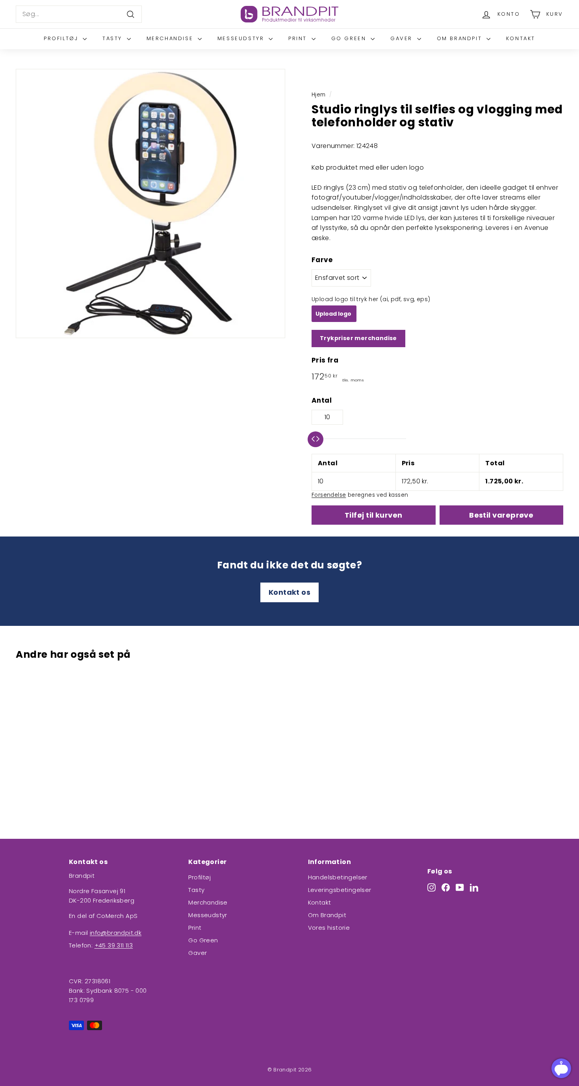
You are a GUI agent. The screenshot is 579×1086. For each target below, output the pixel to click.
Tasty (113, 38)
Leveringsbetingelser (339, 890)
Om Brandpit (460, 38)
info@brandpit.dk (115, 933)
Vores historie (329, 927)
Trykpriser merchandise (358, 338)
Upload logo (334, 314)
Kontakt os (289, 592)
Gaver (402, 38)
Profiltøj (62, 38)
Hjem (319, 94)
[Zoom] (150, 203)
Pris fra (325, 360)
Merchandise (171, 38)
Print (299, 38)
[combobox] (79, 14)
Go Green (350, 38)
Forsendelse (329, 495)
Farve (322, 260)
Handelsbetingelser (337, 877)
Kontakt (520, 38)
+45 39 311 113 (114, 945)
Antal (322, 400)
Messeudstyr (242, 38)
